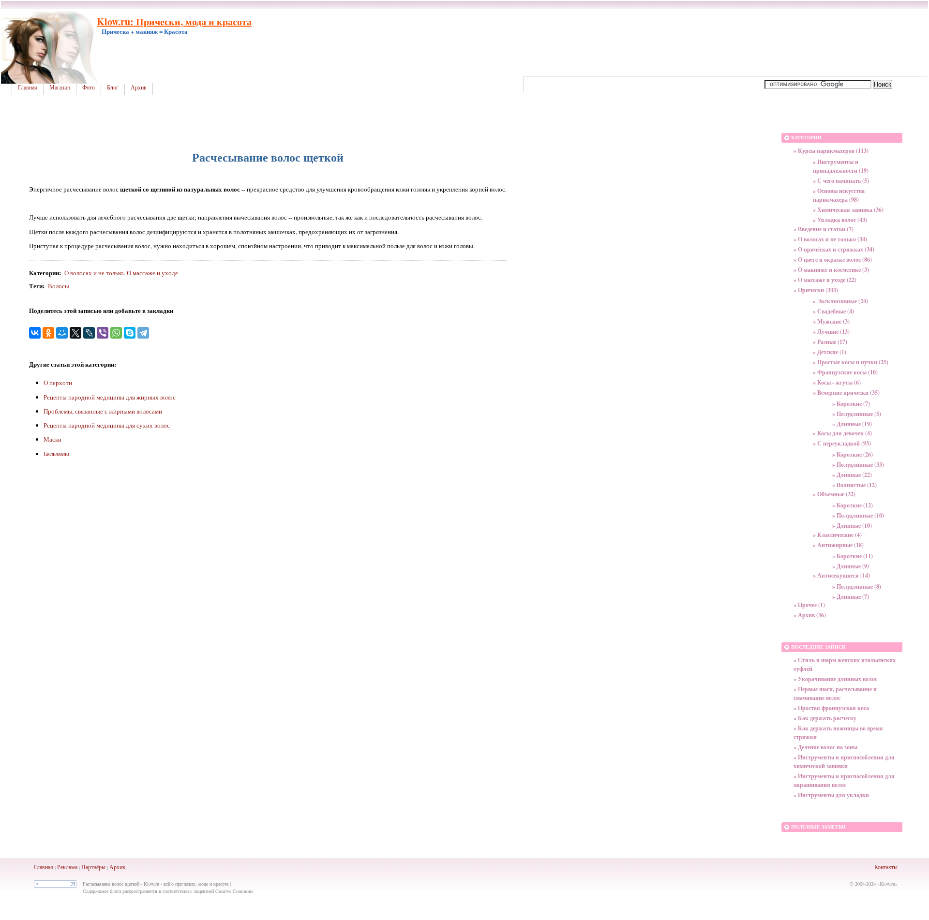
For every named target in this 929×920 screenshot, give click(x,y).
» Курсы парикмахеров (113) (831, 151)
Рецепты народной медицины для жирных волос (110, 397)
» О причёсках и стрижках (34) (834, 249)
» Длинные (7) (850, 597)
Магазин (59, 87)
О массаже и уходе (152, 272)
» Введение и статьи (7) (824, 229)
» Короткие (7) (851, 404)
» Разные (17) (830, 342)
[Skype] (129, 333)
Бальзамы (56, 453)
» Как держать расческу (825, 718)
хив (121, 867)
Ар (113, 867)
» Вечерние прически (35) (846, 392)
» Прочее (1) (809, 605)
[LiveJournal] (89, 333)
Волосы (58, 286)
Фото (88, 87)
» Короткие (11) (852, 556)
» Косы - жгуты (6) (837, 382)
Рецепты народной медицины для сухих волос (107, 425)
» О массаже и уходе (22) (825, 280)
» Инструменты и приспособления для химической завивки (844, 761)
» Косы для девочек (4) (842, 433)
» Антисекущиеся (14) (841, 575)
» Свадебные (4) (833, 311)
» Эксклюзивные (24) (840, 301)
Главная (27, 87)
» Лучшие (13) (831, 331)
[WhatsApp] (116, 333)
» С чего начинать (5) (841, 181)
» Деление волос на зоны (825, 747)
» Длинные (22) (852, 475)
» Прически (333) (816, 290)
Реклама (67, 867)
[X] (75, 333)
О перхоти (58, 382)
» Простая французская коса (831, 708)
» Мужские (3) (831, 321)
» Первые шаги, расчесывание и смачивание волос (835, 693)
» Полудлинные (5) (856, 414)
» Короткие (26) (852, 454)
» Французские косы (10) (845, 372)
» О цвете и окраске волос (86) (833, 259)
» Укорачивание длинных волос (835, 679)
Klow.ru (887, 883)
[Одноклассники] (48, 333)
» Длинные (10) (852, 525)
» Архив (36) (810, 615)
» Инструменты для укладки (831, 795)
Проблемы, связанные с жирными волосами (103, 411)
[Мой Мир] (62, 333)
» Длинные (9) (850, 566)
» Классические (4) (837, 535)
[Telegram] (143, 333)
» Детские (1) (829, 352)
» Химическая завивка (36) (848, 210)
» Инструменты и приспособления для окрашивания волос (844, 780)
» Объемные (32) (834, 494)
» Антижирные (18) (838, 545)
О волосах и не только (94, 272)
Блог (113, 87)
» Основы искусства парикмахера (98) (839, 195)
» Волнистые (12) (854, 485)
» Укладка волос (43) (840, 220)
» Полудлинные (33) (858, 464)
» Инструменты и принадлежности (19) (841, 166)
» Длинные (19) (852, 424)
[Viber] (102, 333)
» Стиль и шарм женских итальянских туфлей (845, 664)
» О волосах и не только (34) (830, 239)
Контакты (886, 867)
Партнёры (93, 867)
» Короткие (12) (852, 505)
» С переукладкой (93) (842, 443)
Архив (139, 87)
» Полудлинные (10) (858, 515)
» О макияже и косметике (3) (831, 270)
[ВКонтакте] (35, 333)
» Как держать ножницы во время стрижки (838, 732)
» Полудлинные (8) (856, 586)
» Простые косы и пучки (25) (850, 362)
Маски (52, 439)
